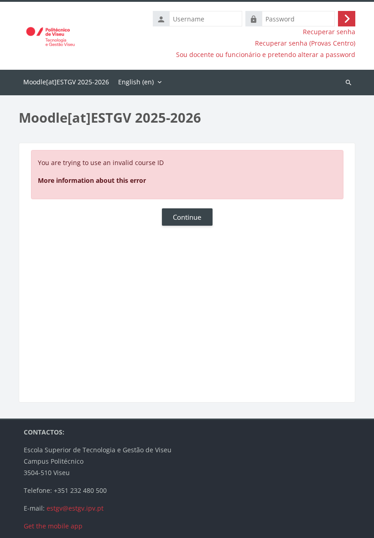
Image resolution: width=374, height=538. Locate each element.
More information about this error (92, 180)
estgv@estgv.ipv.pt (75, 508)
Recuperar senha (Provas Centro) (305, 43)
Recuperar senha (329, 32)
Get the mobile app (53, 526)
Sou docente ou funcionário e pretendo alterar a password (265, 55)
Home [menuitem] (66, 82)
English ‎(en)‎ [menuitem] (136, 82)
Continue (187, 217)
